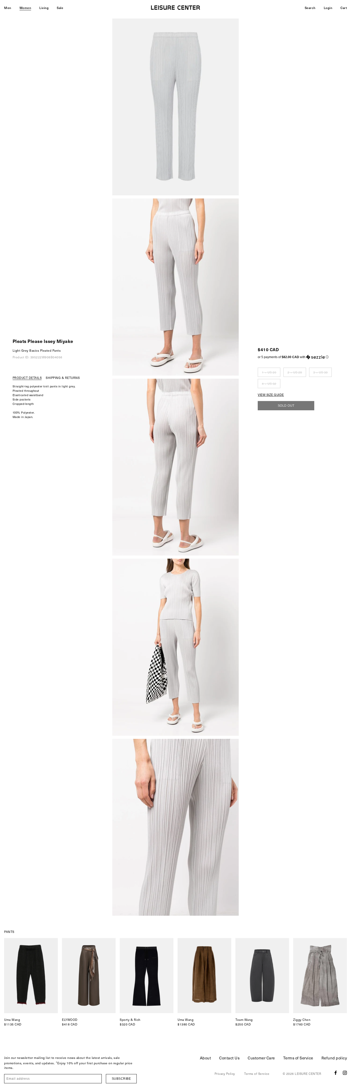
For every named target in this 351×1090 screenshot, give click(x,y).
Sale (60, 7)
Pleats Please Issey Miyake (43, 341)
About (205, 1058)
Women (25, 7)
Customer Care (261, 1058)
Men (7, 7)
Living (44, 7)
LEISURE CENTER (308, 1073)
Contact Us (229, 1058)
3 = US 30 (320, 372)
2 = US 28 (295, 372)
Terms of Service (298, 1058)
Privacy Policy (225, 1073)
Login (328, 7)
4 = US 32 (269, 383)
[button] (295, 357)
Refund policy (334, 1058)
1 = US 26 (269, 372)
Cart (343, 7)
